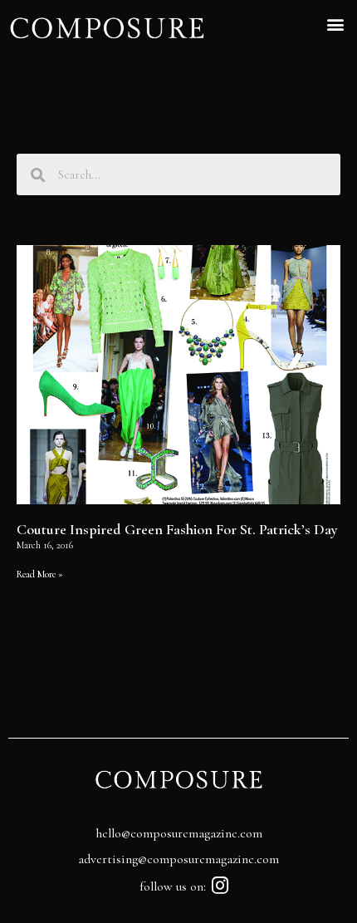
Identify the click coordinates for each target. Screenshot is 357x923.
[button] (335, 23)
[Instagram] (220, 885)
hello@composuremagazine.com (178, 833)
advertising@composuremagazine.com (178, 859)
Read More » (40, 574)
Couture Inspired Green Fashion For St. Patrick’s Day (177, 529)
